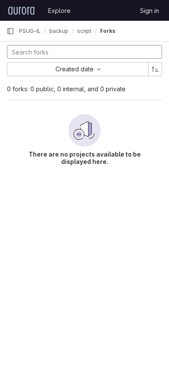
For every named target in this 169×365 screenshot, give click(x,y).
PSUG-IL (30, 31)
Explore (59, 10)
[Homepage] (21, 10)
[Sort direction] (155, 69)
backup (58, 31)
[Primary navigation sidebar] (10, 31)
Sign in (149, 10)
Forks (107, 31)
